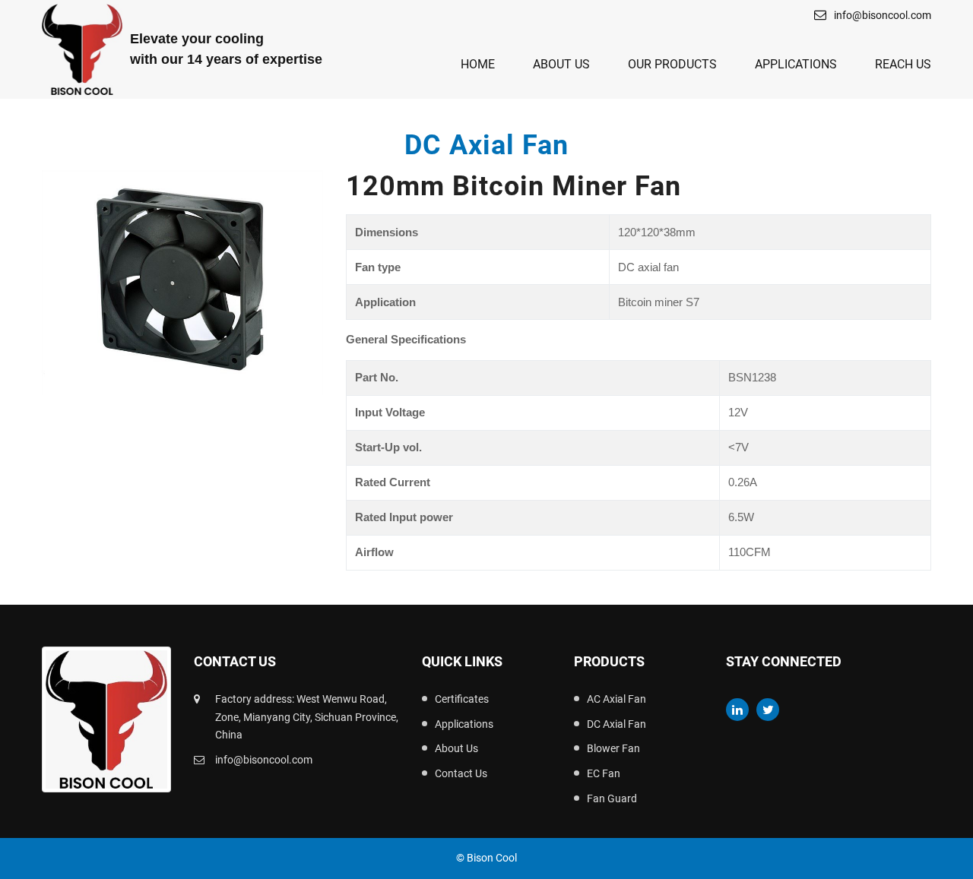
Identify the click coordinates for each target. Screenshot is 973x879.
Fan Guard (612, 798)
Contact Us (461, 773)
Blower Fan (613, 748)
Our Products (672, 64)
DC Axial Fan (616, 724)
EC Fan (603, 773)
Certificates (462, 699)
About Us (561, 64)
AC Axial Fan (616, 699)
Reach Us (903, 64)
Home (478, 64)
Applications (796, 64)
